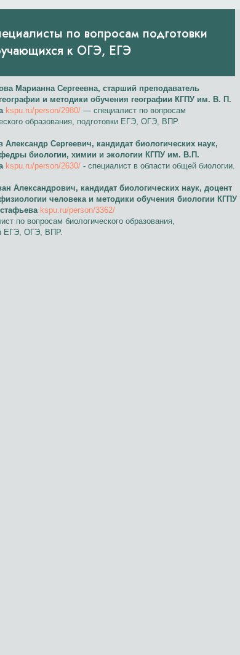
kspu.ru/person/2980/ (43, 110)
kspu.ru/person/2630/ (43, 165)
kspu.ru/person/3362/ (77, 210)
